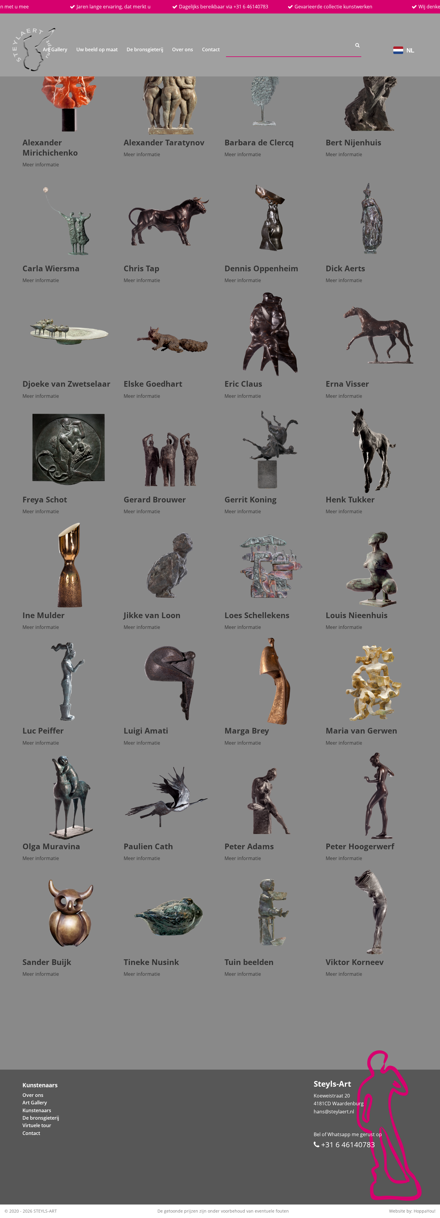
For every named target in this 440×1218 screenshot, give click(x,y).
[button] (40, 1085)
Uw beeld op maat (97, 49)
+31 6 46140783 (347, 1144)
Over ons (182, 49)
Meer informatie (40, 164)
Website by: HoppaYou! (412, 1211)
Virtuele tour (36, 1125)
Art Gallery (55, 49)
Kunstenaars (36, 1110)
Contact (211, 49)
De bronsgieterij (145, 49)
